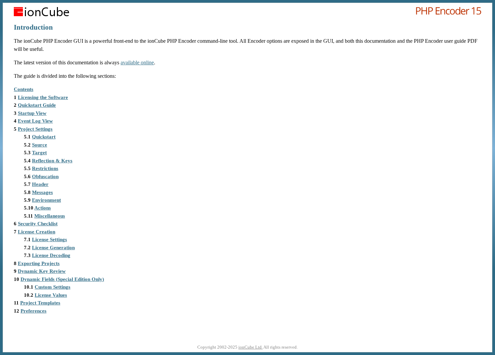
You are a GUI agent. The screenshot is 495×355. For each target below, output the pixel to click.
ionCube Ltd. (250, 347)
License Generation (53, 247)
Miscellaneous (49, 216)
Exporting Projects (39, 263)
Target (39, 152)
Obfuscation (45, 176)
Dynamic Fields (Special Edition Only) (62, 279)
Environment (46, 200)
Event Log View (35, 121)
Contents (23, 89)
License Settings (49, 239)
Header (40, 184)
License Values (51, 295)
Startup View (32, 113)
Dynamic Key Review (42, 271)
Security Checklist (38, 223)
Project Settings (35, 129)
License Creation (36, 231)
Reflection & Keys (52, 160)
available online (137, 62)
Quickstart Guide (37, 105)
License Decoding (51, 255)
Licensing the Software (43, 97)
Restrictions (45, 168)
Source (39, 145)
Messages (42, 192)
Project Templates (40, 302)
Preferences (33, 311)
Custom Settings (52, 287)
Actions (42, 208)
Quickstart (44, 136)
